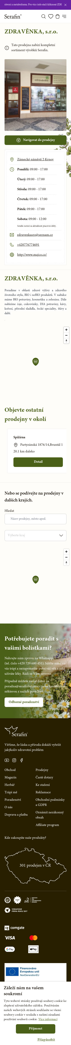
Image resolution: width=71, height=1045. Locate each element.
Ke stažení (43, 785)
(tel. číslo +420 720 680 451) (24, 663)
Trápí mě (11, 792)
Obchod (10, 770)
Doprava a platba (16, 815)
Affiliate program (47, 825)
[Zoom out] (66, 335)
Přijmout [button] (35, 1028)
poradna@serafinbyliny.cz (23, 686)
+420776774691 (28, 245)
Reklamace (43, 792)
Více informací (47, 1019)
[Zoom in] (66, 329)
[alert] (35, 1013)
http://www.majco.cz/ (32, 255)
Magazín (10, 777)
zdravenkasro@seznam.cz (35, 235)
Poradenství (13, 800)
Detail (38, 462)
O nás (8, 807)
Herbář (10, 785)
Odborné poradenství (24, 702)
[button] (46, 1040)
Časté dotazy (44, 777)
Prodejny (42, 770)
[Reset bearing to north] (66, 341)
